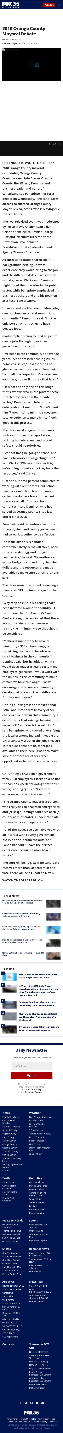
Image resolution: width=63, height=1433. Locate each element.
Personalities (8, 1296)
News (19, 39)
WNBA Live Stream (38, 1384)
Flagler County (9, 1133)
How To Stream (9, 1253)
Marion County (9, 1140)
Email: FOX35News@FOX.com (40, 1290)
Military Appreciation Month (12, 1165)
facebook (20, 1403)
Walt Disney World (11, 1234)
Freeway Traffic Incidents (9, 1193)
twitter (26, 1403)
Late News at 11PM (11, 1267)
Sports (33, 1220)
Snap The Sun (35, 1153)
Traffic (6, 1178)
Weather (35, 1113)
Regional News (39, 1249)
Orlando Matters (10, 1263)
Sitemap (6, 1170)
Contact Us (7, 1292)
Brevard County (9, 1130)
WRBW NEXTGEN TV (12, 1322)
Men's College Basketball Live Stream (40, 1373)
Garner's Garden (37, 1202)
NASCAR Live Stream (39, 1365)
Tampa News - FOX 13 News (40, 1260)
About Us (8, 1281)
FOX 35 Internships (11, 1303)
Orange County (9, 1144)
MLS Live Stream (37, 1387)
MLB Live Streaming (38, 1361)
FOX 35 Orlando (9, 39)
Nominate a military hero (11, 1159)
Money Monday (36, 1213)
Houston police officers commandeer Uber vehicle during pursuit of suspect (22, 901)
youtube (37, 1403)
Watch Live (49, 5)
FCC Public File (9, 1333)
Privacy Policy (34, 1089)
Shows (6, 1249)
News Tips (36, 1281)
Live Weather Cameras (40, 1117)
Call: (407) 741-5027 (38, 1285)
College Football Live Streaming (39, 1356)
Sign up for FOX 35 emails (11, 1308)
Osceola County (9, 1147)
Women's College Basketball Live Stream (40, 1379)
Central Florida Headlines (9, 1122)
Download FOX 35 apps (11, 1314)
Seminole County (10, 1151)
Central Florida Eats (11, 1274)
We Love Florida (37, 1182)
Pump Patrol (8, 1182)
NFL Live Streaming (38, 1352)
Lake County (8, 1137)
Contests (8, 1344)
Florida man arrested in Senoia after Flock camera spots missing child (22, 940)
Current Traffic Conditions (9, 1187)
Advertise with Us (10, 1319)
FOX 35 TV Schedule (11, 1256)
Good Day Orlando (11, 1260)
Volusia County (9, 1154)
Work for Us (8, 1299)
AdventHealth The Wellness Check (37, 1194)
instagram (31, 1403)
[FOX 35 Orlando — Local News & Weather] (10, 4)
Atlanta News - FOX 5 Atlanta (39, 1266)
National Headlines (11, 1126)
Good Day (35, 1178)
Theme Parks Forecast (40, 1133)
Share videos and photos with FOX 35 (38, 1296)
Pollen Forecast (36, 1140)
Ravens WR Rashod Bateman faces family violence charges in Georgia (21, 914)
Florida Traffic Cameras (9, 1199)
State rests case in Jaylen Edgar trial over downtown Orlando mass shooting (21, 927)
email (42, 1403)
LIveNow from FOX (11, 1270)
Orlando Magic (36, 1230)
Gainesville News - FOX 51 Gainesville (40, 1254)
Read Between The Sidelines (38, 1226)
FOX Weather (35, 1144)
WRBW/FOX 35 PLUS (12, 1326)
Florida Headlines (10, 1117)
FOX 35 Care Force (38, 1185)
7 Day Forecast (36, 1130)
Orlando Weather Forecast (37, 1125)
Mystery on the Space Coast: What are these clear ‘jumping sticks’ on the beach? (38, 1016)
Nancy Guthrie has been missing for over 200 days (23, 953)
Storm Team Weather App (39, 1149)
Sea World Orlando (11, 1237)
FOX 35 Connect (37, 1301)
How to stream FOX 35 (13, 1285)
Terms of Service (33, 1092)
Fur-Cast (33, 1206)
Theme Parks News (11, 1230)
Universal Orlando (10, 1241)
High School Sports (38, 1240)
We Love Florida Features (10, 1226)
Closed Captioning (10, 1329)
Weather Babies (36, 1189)
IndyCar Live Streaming (40, 1368)
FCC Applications (10, 1336)
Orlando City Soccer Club (38, 1235)
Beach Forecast (36, 1137)
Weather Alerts (36, 1120)
